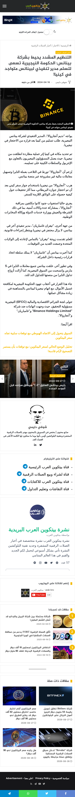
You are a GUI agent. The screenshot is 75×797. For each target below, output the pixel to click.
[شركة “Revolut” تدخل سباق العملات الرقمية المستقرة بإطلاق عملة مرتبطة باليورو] (55, 737)
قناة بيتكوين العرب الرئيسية (49, 467)
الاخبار (56, 45)
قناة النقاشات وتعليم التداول (48, 489)
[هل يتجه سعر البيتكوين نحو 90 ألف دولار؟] (19, 737)
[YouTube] (40, 784)
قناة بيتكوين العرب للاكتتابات (47, 482)
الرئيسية (65, 45)
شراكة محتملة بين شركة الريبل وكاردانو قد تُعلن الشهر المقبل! (28, 618)
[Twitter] (44, 784)
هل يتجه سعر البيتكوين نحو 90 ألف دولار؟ (19, 752)
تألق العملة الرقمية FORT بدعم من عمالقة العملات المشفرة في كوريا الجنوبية (27, 634)
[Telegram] (35, 784)
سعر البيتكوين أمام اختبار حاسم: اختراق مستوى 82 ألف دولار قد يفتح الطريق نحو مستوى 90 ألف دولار (21, 714)
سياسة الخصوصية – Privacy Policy (52, 778)
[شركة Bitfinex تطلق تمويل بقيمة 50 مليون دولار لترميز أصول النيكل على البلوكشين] (55, 696)
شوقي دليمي (61, 82)
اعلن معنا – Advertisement (19, 778)
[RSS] (31, 784)
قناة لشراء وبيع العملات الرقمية (46, 474)
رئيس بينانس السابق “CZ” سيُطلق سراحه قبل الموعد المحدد (37, 387)
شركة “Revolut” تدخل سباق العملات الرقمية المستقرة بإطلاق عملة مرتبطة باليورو (57, 753)
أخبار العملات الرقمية (41, 45)
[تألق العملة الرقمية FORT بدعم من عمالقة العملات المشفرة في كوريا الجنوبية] (62, 636)
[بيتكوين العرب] (37, 6)
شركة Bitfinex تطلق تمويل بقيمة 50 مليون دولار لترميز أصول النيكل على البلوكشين (57, 712)
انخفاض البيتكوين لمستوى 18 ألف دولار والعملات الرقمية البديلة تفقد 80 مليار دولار (27, 649)
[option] (37, 379)
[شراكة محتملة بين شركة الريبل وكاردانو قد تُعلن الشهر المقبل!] (62, 621)
